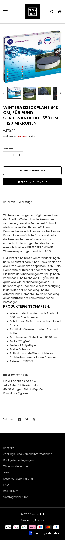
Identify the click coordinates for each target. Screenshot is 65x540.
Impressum (10, 491)
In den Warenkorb (33, 170)
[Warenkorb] (59, 12)
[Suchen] (52, 12)
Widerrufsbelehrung (16, 466)
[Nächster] (61, 93)
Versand (22, 136)
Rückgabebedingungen (18, 460)
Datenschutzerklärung (18, 479)
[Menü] (5, 12)
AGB (6, 472)
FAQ (6, 485)
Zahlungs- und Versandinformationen (27, 454)
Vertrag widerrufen (15, 497)
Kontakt (8, 448)
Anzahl (8, 148)
